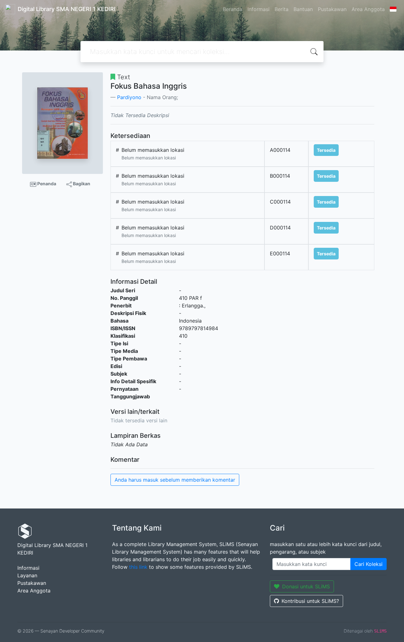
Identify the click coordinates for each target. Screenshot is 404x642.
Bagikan (81, 183)
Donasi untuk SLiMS (306, 586)
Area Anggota (368, 9)
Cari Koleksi (368, 564)
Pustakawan (332, 9)
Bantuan (303, 9)
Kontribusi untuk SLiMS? (310, 601)
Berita (281, 9)
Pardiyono (129, 97)
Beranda (232, 9)
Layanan (27, 575)
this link (138, 567)
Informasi (258, 9)
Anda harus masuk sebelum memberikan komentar (175, 480)
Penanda (46, 183)
